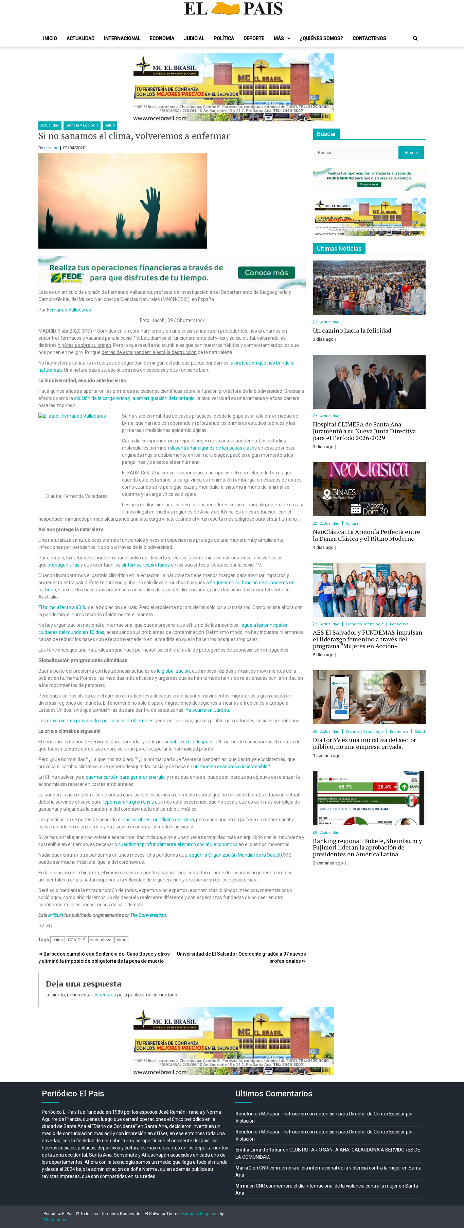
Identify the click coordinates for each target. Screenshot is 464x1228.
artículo (55, 915)
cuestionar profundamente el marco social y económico (177, 844)
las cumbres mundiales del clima (159, 819)
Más (279, 38)
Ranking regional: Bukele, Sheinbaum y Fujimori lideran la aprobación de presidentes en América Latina (367, 847)
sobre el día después (192, 741)
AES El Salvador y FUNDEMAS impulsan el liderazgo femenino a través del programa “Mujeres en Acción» (367, 639)
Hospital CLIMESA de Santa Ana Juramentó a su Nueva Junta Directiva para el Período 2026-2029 (364, 431)
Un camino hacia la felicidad (352, 330)
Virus (121, 939)
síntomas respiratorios (146, 565)
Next (325, 87)
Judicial (194, 38)
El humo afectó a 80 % (62, 607)
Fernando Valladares (69, 310)
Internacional (122, 38)
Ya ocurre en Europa (207, 710)
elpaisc (51, 147)
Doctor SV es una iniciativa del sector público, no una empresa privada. (364, 743)
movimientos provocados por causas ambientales (100, 720)
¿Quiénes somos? (321, 38)
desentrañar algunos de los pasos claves (213, 448)
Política (224, 38)
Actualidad (80, 38)
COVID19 (76, 939)
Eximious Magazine (200, 1213)
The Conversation (148, 915)
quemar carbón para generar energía (125, 777)
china (57, 939)
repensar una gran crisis (128, 802)
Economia (162, 38)
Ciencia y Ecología (82, 125)
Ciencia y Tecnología (365, 624)
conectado (104, 994)
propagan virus (63, 565)
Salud (110, 125)
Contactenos (369, 38)
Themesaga (54, 1219)
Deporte (254, 38)
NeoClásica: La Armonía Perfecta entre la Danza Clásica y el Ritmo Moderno (366, 534)
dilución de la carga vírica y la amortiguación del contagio (134, 398)
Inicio (50, 38)
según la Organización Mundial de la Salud (234, 855)
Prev (138, 87)
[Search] (415, 38)
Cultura (352, 523)
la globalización (173, 671)
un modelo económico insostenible (230, 766)
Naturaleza (100, 939)
